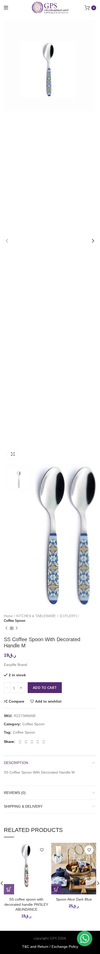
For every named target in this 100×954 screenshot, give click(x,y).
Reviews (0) (15, 793)
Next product (16, 628)
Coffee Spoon (14, 621)
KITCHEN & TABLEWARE (36, 616)
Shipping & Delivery (23, 806)
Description (16, 763)
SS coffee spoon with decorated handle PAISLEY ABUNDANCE (26, 904)
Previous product (6, 628)
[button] (9, 889)
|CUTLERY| (68, 616)
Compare (16, 701)
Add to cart (45, 688)
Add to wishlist (48, 701)
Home (8, 616)
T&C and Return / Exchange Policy (50, 946)
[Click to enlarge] (13, 454)
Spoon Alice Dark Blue (74, 899)
